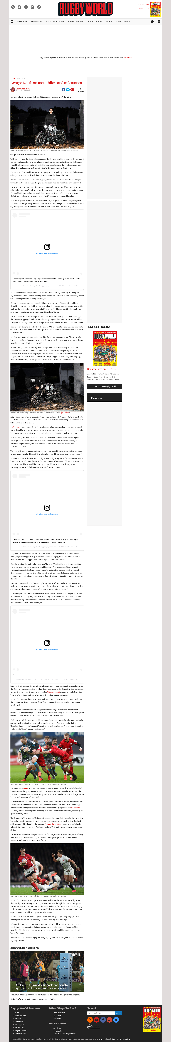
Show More (97, 398)
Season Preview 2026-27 (101, 369)
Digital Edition (144, 9)
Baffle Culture (16, 427)
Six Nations (75, 808)
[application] (47, 971)
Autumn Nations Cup (53, 824)
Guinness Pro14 (53, 692)
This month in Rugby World (105, 386)
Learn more (128, 58)
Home (13, 78)
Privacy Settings (125, 1039)
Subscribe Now (143, 4)
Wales (25, 788)
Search (118, 1013)
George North (35, 286)
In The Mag (21, 78)
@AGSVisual (65, 413)
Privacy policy (115, 1039)
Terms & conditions (104, 1039)
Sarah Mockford (23, 89)
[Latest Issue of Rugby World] (155, 9)
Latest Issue (98, 327)
